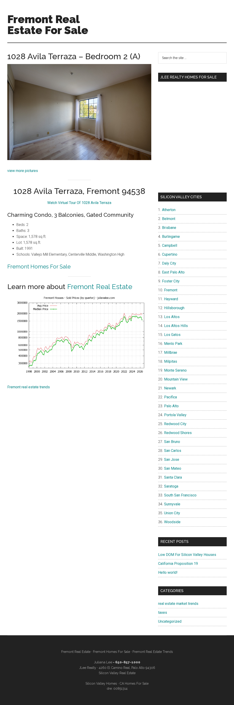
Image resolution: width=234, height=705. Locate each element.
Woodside (172, 522)
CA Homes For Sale (134, 683)
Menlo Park (173, 343)
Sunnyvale (172, 504)
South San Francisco (180, 495)
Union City (172, 513)
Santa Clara (173, 477)
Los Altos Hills (176, 326)
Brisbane (169, 227)
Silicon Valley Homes (101, 683)
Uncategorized (169, 621)
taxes (162, 612)
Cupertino (169, 254)
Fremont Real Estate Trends (153, 652)
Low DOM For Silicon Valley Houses (187, 554)
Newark (170, 388)
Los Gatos (172, 334)
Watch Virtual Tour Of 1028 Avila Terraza (79, 203)
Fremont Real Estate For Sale (47, 25)
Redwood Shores (178, 433)
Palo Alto (171, 406)
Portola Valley (175, 415)
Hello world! (168, 572)
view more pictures (22, 171)
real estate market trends (178, 603)
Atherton (169, 210)
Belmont (168, 219)
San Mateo (172, 468)
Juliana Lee (103, 662)
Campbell (169, 245)
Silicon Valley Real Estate (117, 673)
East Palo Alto (173, 272)
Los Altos (172, 317)
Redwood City (175, 424)
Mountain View (176, 379)
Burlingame (171, 236)
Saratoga (171, 486)
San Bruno (172, 442)
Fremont (170, 290)
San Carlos (172, 450)
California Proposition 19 (178, 563)
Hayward (171, 299)
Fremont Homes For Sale (39, 266)
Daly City (169, 263)
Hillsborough (174, 308)
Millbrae (170, 352)
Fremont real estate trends (28, 387)
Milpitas (170, 361)
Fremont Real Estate (99, 287)
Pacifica (170, 397)
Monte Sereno (175, 370)
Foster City (171, 281)
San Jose (171, 459)
